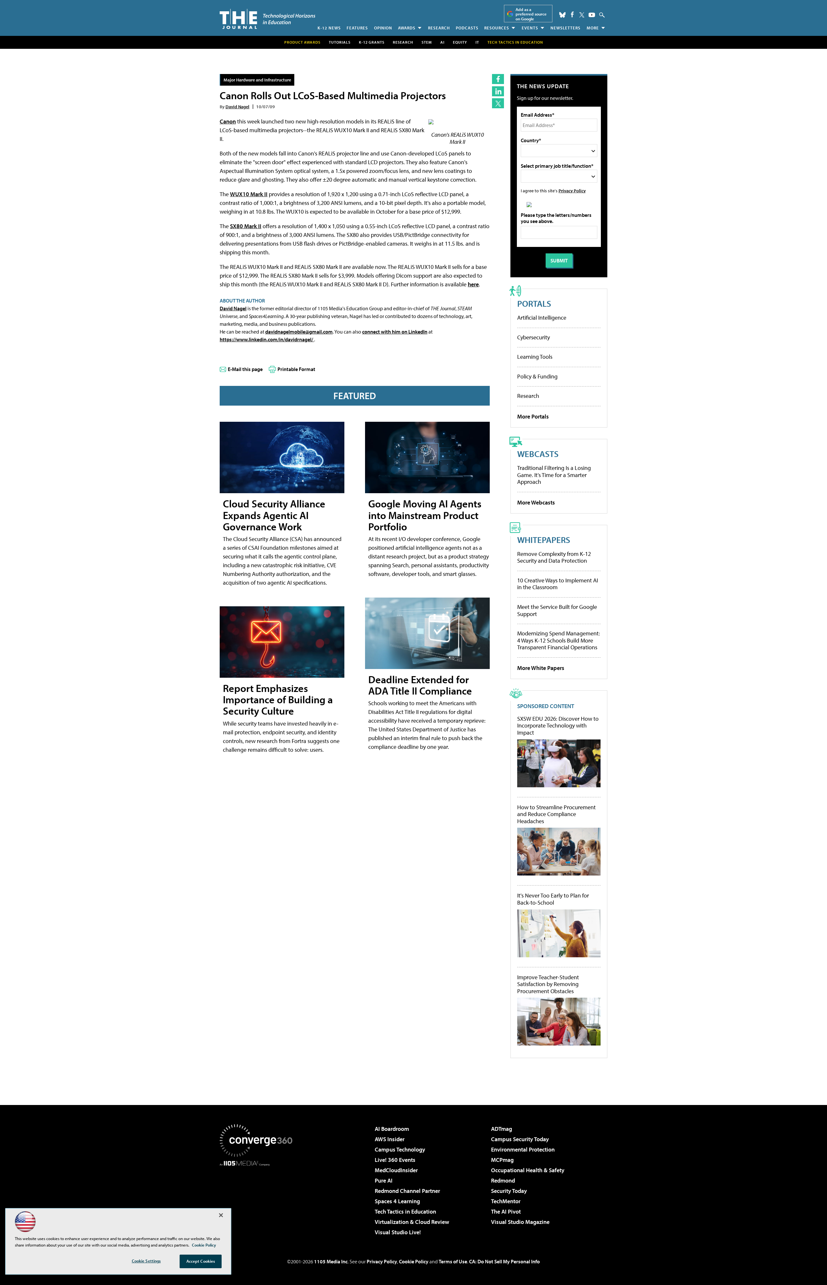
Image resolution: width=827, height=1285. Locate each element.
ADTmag (501, 1128)
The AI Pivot (506, 1211)
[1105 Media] (258, 1199)
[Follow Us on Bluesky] (562, 15)
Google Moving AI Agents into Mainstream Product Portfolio (424, 515)
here (473, 284)
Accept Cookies (200, 1261)
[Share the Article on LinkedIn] (498, 91)
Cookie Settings (146, 1260)
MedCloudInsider (396, 1170)
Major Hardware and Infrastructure (257, 80)
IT (477, 42)
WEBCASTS (538, 453)
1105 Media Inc (331, 1261)
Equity (460, 42)
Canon (228, 121)
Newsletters (565, 27)
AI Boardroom (392, 1128)
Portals (534, 303)
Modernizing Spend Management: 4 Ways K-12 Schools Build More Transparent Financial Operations (558, 640)
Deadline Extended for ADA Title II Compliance (420, 685)
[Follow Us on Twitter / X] (581, 14)
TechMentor (505, 1201)
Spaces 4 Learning (397, 1201)
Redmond (503, 1180)
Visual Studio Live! (398, 1232)
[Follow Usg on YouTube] (592, 15)
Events (530, 27)
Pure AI (384, 1180)
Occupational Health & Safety (527, 1170)
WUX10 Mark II (248, 194)
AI (442, 42)
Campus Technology (400, 1149)
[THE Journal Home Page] (267, 19)
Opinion (383, 27)
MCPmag (502, 1159)
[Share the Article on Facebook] (498, 79)
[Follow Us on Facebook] (572, 14)
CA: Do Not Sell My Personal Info (504, 1261)
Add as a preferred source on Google (531, 14)
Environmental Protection (523, 1149)
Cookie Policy (413, 1261)
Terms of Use (453, 1261)
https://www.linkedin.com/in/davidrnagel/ (267, 339)
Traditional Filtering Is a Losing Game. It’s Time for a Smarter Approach (554, 474)
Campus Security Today (520, 1139)
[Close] (221, 1215)
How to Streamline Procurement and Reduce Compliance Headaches (556, 814)
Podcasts (467, 27)
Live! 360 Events (395, 1159)
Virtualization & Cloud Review (412, 1222)
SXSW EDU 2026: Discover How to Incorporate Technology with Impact (558, 725)
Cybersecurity (533, 337)
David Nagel (237, 106)
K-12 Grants (371, 42)
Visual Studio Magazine (520, 1222)
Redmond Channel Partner (407, 1191)
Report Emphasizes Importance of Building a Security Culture (278, 699)
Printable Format (296, 369)
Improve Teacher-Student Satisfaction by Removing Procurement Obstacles (548, 984)
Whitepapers (543, 539)
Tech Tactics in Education (405, 1211)
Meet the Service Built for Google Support (557, 610)
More (593, 27)
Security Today (509, 1191)
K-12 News (329, 27)
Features (357, 27)
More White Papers (540, 668)
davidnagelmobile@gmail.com (299, 331)
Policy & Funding (537, 376)
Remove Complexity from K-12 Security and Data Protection (554, 557)
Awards (406, 27)
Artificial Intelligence (541, 317)
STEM (427, 42)
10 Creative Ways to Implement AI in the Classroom (557, 584)
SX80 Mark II (245, 226)
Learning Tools (534, 356)
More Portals (533, 416)
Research (439, 27)
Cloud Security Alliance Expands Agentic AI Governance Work (274, 515)
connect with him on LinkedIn (394, 331)
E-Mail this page (245, 369)
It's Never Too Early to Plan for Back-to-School (553, 899)
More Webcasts (536, 502)
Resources (496, 27)
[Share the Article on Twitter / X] (498, 103)
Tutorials (340, 42)
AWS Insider (389, 1139)
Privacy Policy (572, 190)
